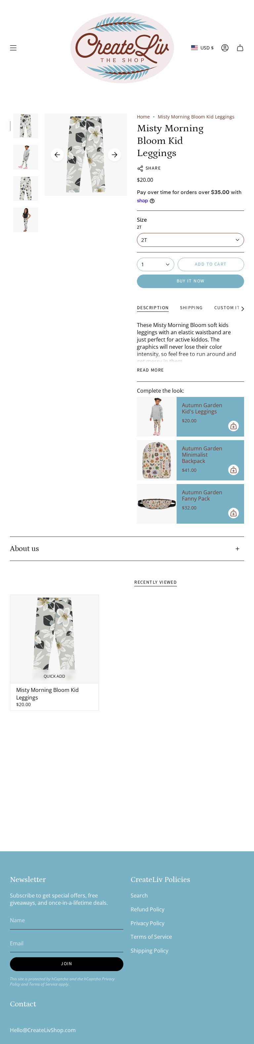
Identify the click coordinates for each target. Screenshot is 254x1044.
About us (24, 549)
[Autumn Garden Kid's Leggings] (157, 417)
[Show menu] (13, 47)
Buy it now (191, 281)
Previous (57, 154)
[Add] (233, 426)
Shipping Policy (149, 950)
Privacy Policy (147, 923)
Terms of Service (43, 984)
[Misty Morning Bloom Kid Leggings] (54, 639)
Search (139, 895)
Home (143, 117)
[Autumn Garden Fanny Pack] (157, 504)
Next (114, 154)
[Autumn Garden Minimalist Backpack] (157, 460)
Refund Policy (147, 909)
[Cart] (240, 47)
